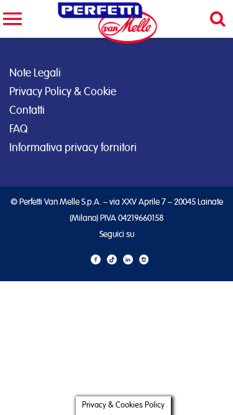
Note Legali (35, 73)
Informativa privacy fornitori (73, 148)
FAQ (18, 129)
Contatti (27, 110)
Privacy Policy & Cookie (62, 92)
